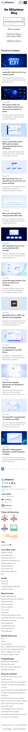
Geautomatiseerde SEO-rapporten (12, 599)
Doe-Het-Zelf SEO (7, 607)
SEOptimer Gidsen (14, 41)
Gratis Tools (5, 610)
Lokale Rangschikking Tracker (11, 615)
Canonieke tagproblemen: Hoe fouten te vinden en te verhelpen (14, 282)
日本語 (9, 652)
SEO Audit (4, 581)
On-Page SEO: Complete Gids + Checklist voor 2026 (13, 418)
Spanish (3, 649)
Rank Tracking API (7, 623)
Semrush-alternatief (7, 664)
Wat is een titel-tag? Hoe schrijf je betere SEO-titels (12, 214)
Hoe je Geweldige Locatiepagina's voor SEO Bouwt (12, 350)
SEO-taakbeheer (6, 631)
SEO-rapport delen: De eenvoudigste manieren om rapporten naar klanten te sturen (12, 108)
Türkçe (17, 654)
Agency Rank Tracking (8, 596)
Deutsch (22, 647)
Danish (16, 647)
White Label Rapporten (9, 571)
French (9, 649)
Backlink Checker (7, 552)
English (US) (10, 647)
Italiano (3, 652)
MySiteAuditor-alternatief (9, 662)
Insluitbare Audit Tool (8, 558)
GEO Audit (4, 584)
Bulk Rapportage (6, 555)
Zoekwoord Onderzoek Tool (10, 561)
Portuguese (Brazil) (7, 654)
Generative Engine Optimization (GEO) (14, 35)
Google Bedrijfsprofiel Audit (10, 586)
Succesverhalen (6, 644)
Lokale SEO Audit (7, 589)
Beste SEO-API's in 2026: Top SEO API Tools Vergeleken (13, 316)
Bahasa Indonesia (18, 649)
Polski (18, 652)
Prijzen (3, 641)
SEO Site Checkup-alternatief (11, 667)
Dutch (13, 652)
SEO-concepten (14, 29)
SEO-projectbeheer (7, 628)
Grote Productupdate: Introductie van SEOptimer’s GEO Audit (13, 384)
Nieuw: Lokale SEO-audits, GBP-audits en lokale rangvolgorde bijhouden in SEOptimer (12, 145)
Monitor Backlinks (7, 566)
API (2, 574)
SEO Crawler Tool (7, 569)
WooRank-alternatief (8, 670)
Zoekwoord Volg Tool (8, 563)
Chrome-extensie (7, 604)
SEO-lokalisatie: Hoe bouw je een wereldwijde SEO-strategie (13, 248)
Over (2, 639)
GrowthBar (4, 612)
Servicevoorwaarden (19, 729)
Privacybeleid (7, 729)
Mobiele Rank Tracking (8, 620)
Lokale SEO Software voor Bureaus (12, 618)
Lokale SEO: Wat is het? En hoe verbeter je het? (14, 73)
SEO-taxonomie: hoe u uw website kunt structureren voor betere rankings (14, 181)
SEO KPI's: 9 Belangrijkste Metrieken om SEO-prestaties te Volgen (13, 451)
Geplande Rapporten (8, 626)
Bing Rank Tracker (7, 602)
